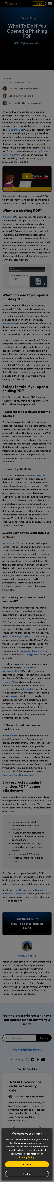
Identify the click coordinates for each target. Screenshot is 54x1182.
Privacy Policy (26, 1157)
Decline (27, 1173)
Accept (27, 1164)
